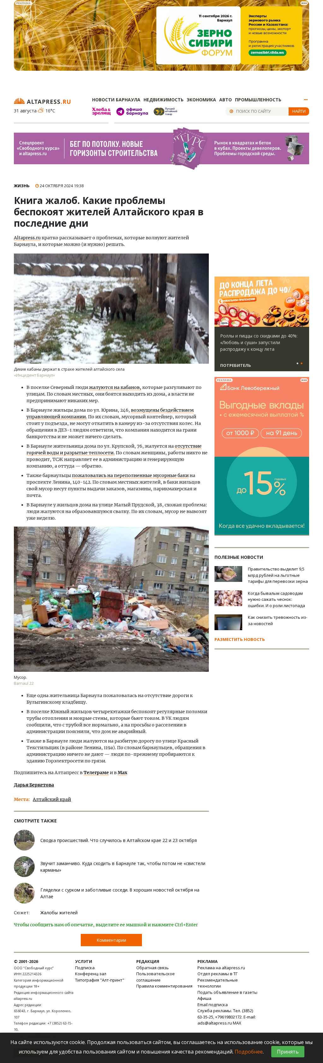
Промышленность (258, 100)
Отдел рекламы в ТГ (217, 973)
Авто (225, 100)
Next (303, 302)
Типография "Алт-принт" (99, 980)
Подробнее (249, 1051)
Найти (299, 111)
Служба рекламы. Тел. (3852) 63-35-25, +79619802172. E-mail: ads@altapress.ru (226, 1017)
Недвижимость (164, 100)
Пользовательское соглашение (155, 977)
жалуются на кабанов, (115, 387)
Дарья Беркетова (34, 785)
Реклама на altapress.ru (221, 967)
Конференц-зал (90, 973)
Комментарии (111, 940)
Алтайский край (52, 799)
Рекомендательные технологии (217, 983)
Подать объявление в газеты (227, 992)
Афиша (204, 998)
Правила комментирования (164, 986)
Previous (220, 302)
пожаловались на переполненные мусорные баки (130, 475)
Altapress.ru (27, 238)
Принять (288, 1051)
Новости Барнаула (116, 100)
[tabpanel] (261, 327)
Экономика (201, 100)
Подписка (85, 967)
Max (122, 772)
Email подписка (212, 1004)
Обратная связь (152, 967)
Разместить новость (239, 639)
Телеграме (96, 772)
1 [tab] (297, 363)
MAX (237, 1023)
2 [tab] (301, 363)
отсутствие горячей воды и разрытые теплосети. (114, 449)
